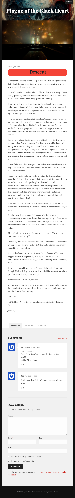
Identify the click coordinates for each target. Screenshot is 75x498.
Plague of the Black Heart (37, 10)
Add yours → (62, 338)
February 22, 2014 (32, 347)
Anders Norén (53, 492)
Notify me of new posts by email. (22, 461)
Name (10, 438)
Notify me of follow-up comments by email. (26, 457)
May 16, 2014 (31, 376)
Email (41, 438)
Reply (22, 365)
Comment (11, 416)
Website (10, 447)
